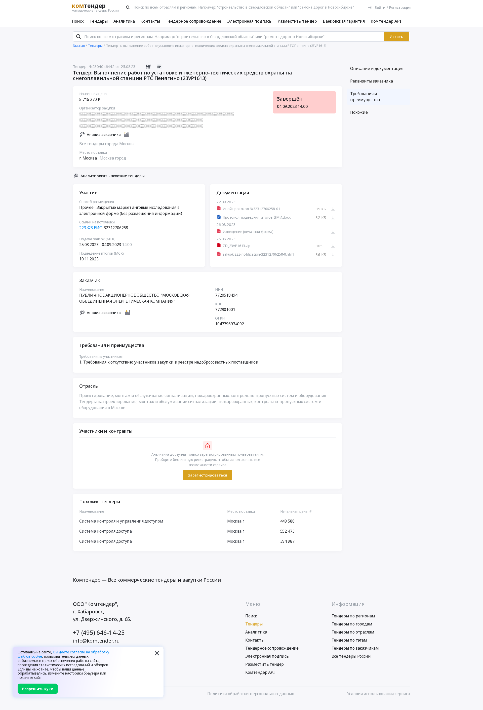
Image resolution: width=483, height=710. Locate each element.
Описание (376, 68)
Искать (396, 36)
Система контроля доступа (105, 531)
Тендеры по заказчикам (355, 648)
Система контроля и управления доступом (121, 521)
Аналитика (124, 21)
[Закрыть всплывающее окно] (157, 653)
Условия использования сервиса (378, 693)
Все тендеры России (351, 656)
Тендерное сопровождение (193, 21)
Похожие (359, 112)
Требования (365, 96)
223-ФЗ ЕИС (90, 227)
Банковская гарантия (344, 21)
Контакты (150, 21)
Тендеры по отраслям (353, 632)
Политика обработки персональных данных (250, 693)
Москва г (235, 521)
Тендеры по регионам (353, 616)
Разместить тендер (297, 21)
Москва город (113, 158)
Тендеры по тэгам (349, 640)
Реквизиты (371, 81)
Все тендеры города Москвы (106, 143)
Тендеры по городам (352, 624)
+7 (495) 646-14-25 (99, 632)
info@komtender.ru (96, 640)
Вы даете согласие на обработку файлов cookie (63, 654)
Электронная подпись (249, 21)
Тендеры (99, 21)
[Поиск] (127, 7)
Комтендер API (386, 21)
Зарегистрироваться (207, 475)
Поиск (78, 21)
